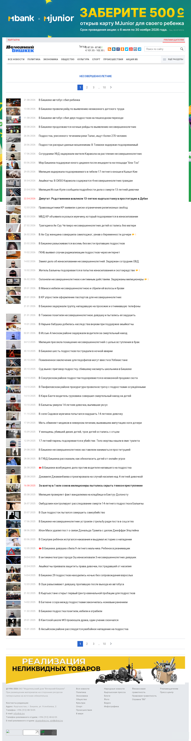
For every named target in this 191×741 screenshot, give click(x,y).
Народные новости (114, 689)
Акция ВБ (132, 59)
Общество (67, 59)
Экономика (50, 59)
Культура (83, 59)
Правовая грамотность (144, 696)
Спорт (96, 59)
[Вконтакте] (113, 49)
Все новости (16, 59)
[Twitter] (126, 49)
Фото (106, 699)
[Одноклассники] (122, 49)
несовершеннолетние (95, 76)
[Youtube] (131, 49)
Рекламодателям (174, 40)
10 (104, 87)
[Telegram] (139, 49)
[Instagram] (135, 49)
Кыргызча (14, 40)
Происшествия (113, 59)
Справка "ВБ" (139, 699)
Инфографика (111, 706)
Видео (107, 703)
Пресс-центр (166, 692)
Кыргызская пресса (115, 692)
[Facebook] (118, 49)
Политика (33, 59)
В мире (79, 713)
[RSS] (109, 49)
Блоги (107, 696)
